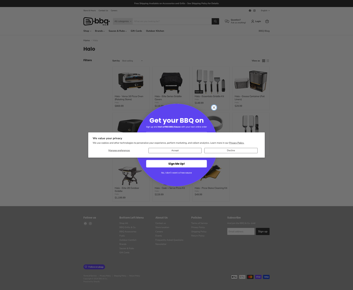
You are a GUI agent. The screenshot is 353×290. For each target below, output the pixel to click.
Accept (175, 150)
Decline (231, 150)
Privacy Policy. (236, 142)
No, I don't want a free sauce (176, 172)
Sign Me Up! (176, 164)
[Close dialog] (214, 107)
